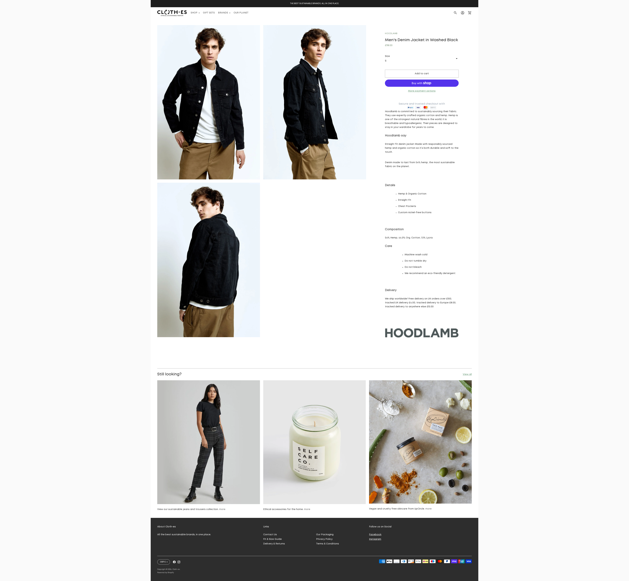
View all (467, 374)
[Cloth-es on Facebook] (174, 562)
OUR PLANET (241, 13)
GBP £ (163, 562)
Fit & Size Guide (272, 539)
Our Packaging (325, 535)
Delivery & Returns (274, 544)
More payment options (422, 91)
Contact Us (270, 535)
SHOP (194, 13)
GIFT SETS (209, 13)
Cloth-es (176, 569)
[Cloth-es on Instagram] (179, 562)
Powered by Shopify (165, 572)
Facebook (375, 535)
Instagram (375, 539)
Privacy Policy (324, 539)
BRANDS (223, 13)
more (222, 509)
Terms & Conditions (327, 544)
